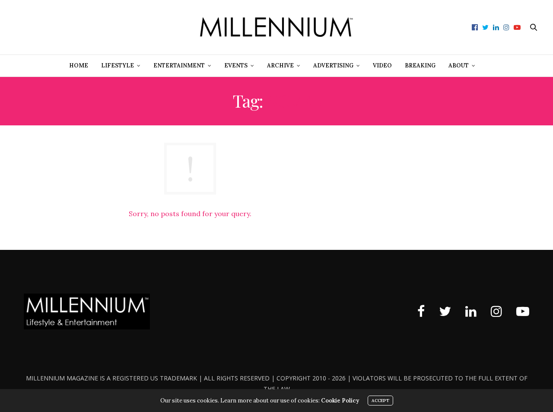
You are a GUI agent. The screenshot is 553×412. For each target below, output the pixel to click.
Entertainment (179, 65)
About (458, 65)
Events (236, 65)
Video (382, 65)
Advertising (333, 65)
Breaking (420, 65)
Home (78, 65)
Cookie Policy (340, 400)
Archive (280, 65)
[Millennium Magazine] (276, 27)
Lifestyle (117, 65)
